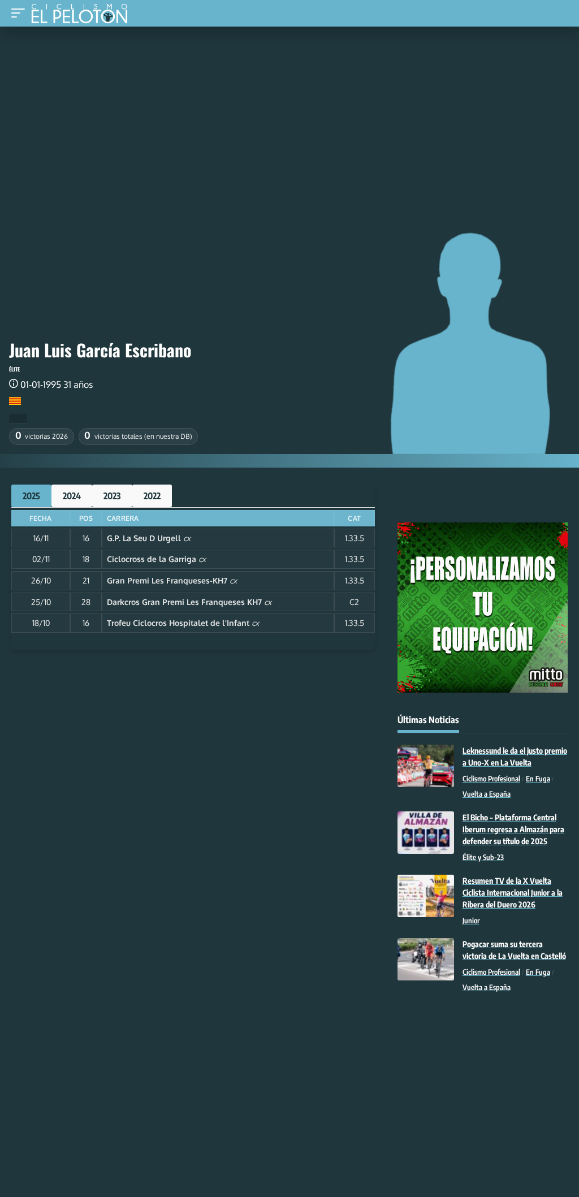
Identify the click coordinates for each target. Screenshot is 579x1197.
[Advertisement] (289, 111)
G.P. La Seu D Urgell (144, 538)
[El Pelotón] (83, 15)
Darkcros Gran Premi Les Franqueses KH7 (184, 602)
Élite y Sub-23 (483, 857)
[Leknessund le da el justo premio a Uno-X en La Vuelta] (425, 766)
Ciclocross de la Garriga (151, 559)
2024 (72, 496)
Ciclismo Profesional (491, 778)
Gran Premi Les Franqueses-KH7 (167, 580)
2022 (152, 496)
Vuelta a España (487, 793)
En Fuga (538, 778)
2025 (31, 496)
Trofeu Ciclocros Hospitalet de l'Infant (178, 623)
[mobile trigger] (21, 13)
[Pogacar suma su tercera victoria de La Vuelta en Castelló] (425, 959)
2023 (112, 496)
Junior (471, 920)
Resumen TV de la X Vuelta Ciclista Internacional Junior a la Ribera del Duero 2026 (513, 892)
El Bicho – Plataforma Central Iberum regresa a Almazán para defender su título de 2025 (513, 829)
